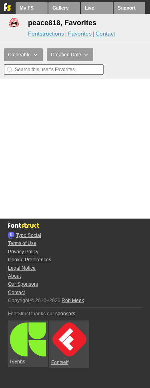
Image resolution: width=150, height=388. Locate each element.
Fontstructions (46, 33)
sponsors (65, 313)
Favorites (80, 33)
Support (127, 8)
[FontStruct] (8, 9)
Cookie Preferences (29, 260)
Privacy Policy (23, 252)
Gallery (60, 8)
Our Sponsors (23, 284)
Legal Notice (22, 268)
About (14, 276)
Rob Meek (73, 300)
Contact (105, 33)
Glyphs (17, 361)
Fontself (59, 362)
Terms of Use (22, 243)
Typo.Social (28, 235)
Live (89, 8)
